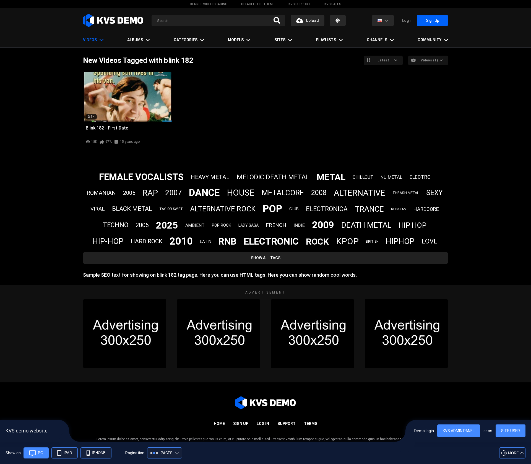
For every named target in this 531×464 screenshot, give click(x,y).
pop (272, 209)
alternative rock (223, 209)
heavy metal (210, 177)
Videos (90, 40)
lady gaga (248, 225)
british (372, 241)
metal (331, 177)
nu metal (391, 177)
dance (204, 192)
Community (429, 40)
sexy (434, 193)
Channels (377, 40)
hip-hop (108, 241)
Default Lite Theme (258, 4)
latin (205, 241)
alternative (359, 193)
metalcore (283, 192)
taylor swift (171, 209)
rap (150, 193)
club (294, 209)
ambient (195, 225)
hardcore (426, 209)
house (240, 193)
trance (369, 209)
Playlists (326, 40)
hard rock (146, 241)
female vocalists (141, 177)
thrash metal (405, 193)
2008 (319, 193)
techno (115, 225)
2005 (129, 193)
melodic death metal (273, 177)
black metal (132, 208)
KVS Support (299, 4)
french (276, 225)
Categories (185, 40)
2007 (173, 192)
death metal (366, 225)
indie (299, 225)
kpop (347, 241)
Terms (310, 423)
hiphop (400, 241)
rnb (227, 241)
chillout (363, 177)
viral (97, 209)
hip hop (412, 225)
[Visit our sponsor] (124, 333)
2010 (181, 241)
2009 (323, 225)
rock (317, 241)
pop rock (221, 225)
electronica (327, 209)
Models (236, 40)
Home (219, 423)
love (429, 241)
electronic (271, 241)
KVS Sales (332, 4)
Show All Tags (265, 258)
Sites (279, 40)
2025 (167, 225)
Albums (135, 40)
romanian (101, 193)
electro (420, 177)
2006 (142, 225)
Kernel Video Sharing (208, 4)
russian (398, 209)
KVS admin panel (459, 431)
